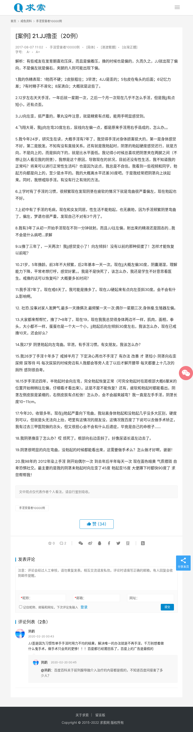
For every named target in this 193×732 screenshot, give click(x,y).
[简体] (90, 47)
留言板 (100, 715)
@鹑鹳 (46, 670)
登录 (84, 607)
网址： (134, 598)
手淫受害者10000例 (65, 47)
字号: (20, 52)
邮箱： (80, 598)
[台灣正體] (129, 47)
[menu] (177, 7)
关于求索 (82, 715)
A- (28, 52)
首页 (13, 21)
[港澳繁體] (108, 47)
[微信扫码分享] (80, 543)
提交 (167, 607)
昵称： (26, 598)
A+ (38, 52)
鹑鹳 (31, 631)
